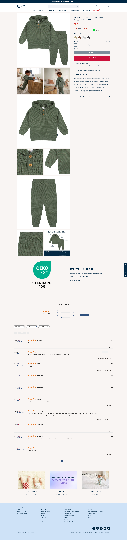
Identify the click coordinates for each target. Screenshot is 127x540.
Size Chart (107, 41)
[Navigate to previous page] (58, 461)
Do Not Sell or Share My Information (101, 532)
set (28, 333)
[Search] (77, 6)
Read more (95, 415)
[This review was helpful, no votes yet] (109, 347)
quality (19, 333)
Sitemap (90, 532)
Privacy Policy (74, 532)
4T (89, 45)
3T (86, 45)
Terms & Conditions (83, 532)
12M (75, 45)
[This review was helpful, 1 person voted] (109, 419)
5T (93, 45)
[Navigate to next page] (68, 461)
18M (79, 45)
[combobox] (63, 6)
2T (83, 45)
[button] (125, 270)
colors (24, 333)
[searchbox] (18, 327)
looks (15, 333)
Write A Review (84, 315)
